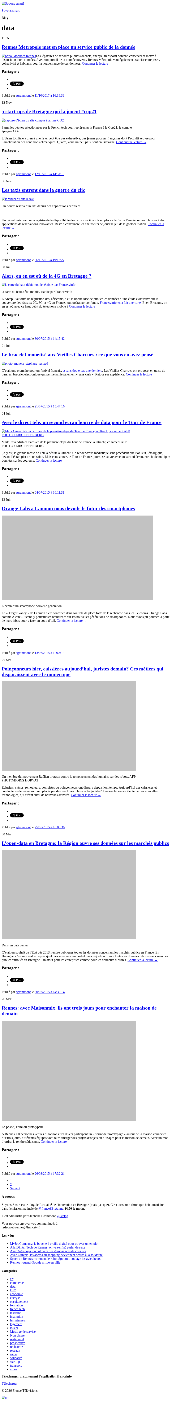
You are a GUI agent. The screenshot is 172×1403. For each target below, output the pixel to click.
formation (16, 1305)
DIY (13, 1290)
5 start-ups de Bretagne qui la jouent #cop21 (49, 111)
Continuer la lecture (97, 63)
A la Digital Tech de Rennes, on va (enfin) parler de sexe (47, 1247)
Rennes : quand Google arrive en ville (35, 1262)
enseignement (19, 1301)
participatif (17, 1339)
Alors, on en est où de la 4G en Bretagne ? (46, 276)
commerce (17, 1282)
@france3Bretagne (50, 1208)
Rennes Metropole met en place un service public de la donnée (68, 47)
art (11, 1279)
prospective (17, 1343)
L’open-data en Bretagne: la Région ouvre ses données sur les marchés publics (85, 843)
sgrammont (23, 95)
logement (16, 1324)
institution (16, 1316)
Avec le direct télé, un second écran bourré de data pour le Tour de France (82, 422)
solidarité (16, 1358)
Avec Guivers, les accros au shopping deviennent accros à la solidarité (56, 1255)
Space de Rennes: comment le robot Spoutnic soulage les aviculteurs (55, 1258)
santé (13, 1354)
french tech (17, 1309)
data (13, 1286)
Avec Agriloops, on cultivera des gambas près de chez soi (48, 1251)
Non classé (17, 1335)
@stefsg (62, 1216)
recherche (16, 1346)
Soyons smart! (11, 10)
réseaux (15, 1350)
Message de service (23, 1331)
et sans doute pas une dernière (82, 370)
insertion (15, 1313)
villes (13, 1369)
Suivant (15, 1188)
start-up (15, 1361)
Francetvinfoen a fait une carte (120, 302)
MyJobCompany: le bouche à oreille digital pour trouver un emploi (54, 1243)
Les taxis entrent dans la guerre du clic (43, 190)
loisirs (14, 1328)
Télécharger (9, 1383)
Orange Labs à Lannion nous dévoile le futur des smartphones (68, 508)
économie (16, 1294)
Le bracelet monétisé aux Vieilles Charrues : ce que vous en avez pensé (77, 354)
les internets (18, 1320)
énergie (15, 1298)
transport (16, 1365)
